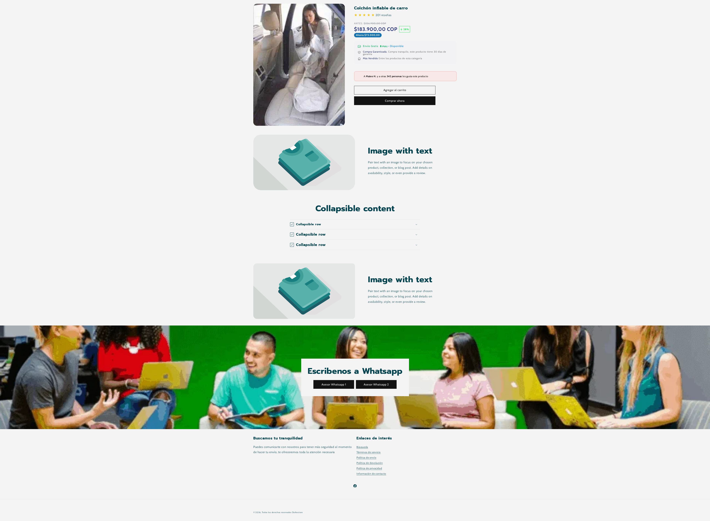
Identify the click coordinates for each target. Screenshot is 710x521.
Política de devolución (369, 463)
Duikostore (297, 512)
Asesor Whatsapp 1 (334, 384)
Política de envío (366, 457)
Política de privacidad (369, 468)
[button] (355, 224)
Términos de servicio (368, 452)
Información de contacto (371, 473)
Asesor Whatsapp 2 (376, 384)
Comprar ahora (395, 100)
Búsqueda (362, 447)
